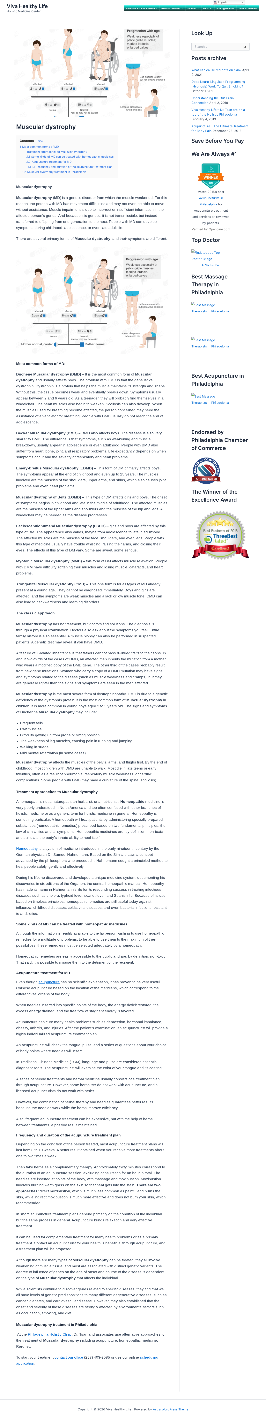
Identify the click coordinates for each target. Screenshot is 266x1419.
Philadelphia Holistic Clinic (50, 1334)
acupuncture (49, 982)
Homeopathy (27, 848)
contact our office (69, 1357)
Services (191, 8)
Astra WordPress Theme (170, 1409)
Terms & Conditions (247, 8)
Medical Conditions (170, 8)
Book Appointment (225, 8)
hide (40, 141)
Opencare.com (219, 229)
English (221, 2)
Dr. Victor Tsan (211, 265)
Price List (207, 8)
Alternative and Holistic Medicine (141, 8)
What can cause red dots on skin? (216, 70)
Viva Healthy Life (27, 6)
